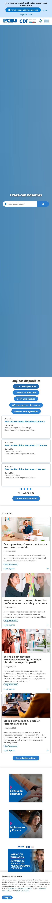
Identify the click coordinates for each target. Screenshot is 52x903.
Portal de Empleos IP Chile (10, 21)
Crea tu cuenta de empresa (24, 10)
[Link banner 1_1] (26, 788)
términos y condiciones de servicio (20, 889)
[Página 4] (30, 489)
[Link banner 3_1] (26, 860)
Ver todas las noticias (26, 758)
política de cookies (22, 891)
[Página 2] (24, 489)
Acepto (7, 897)
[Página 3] (27, 489)
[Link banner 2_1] (26, 824)
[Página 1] (21, 489)
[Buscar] (43, 204)
